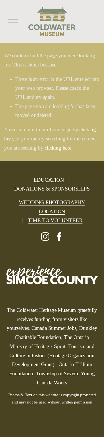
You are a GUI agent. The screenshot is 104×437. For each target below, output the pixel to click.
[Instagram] (45, 236)
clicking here (58, 148)
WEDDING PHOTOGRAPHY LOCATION (52, 206)
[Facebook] (59, 236)
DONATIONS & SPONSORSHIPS (52, 189)
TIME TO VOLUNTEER (55, 220)
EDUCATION (49, 180)
